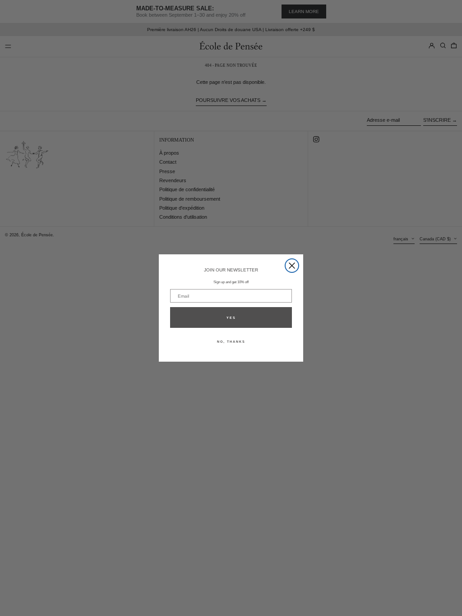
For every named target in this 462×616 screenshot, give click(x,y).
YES (231, 317)
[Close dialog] (292, 265)
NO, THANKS (231, 341)
